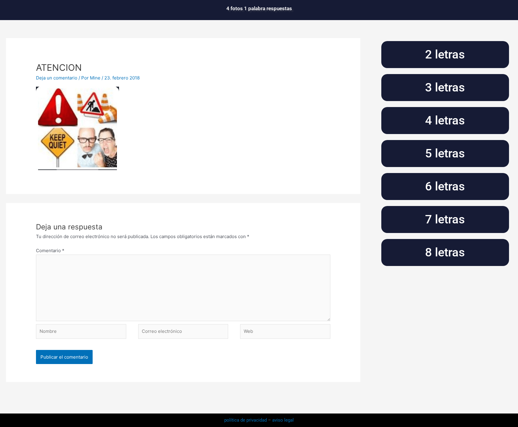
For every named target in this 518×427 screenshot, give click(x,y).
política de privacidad (246, 420)
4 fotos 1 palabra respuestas (259, 8)
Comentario (50, 250)
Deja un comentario (56, 78)
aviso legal (283, 420)
